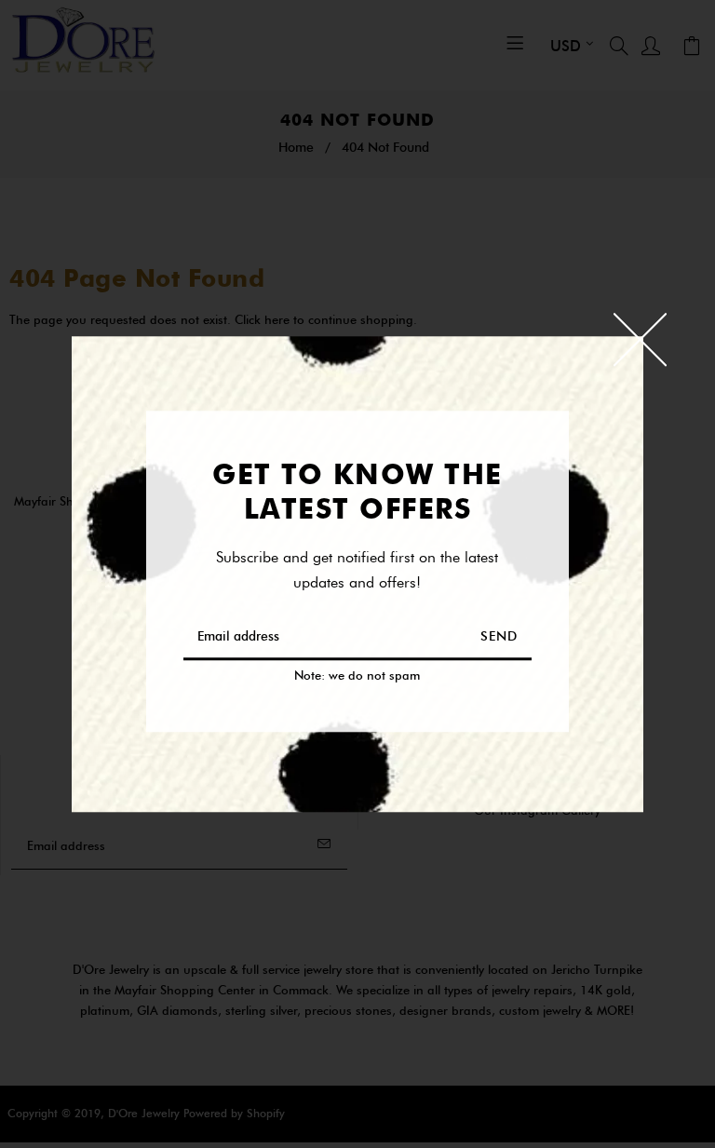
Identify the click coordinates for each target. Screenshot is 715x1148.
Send (499, 636)
